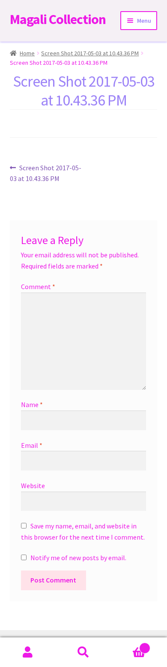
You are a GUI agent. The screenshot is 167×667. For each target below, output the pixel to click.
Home (27, 53)
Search (83, 652)
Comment (38, 286)
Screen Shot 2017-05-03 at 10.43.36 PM (90, 53)
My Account (28, 652)
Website (33, 485)
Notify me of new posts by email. (78, 557)
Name (32, 404)
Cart (128, 645)
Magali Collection (58, 19)
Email (31, 445)
